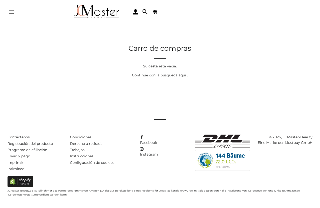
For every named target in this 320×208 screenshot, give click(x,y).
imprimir (15, 162)
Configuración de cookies (92, 162)
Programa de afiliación (27, 150)
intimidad (16, 169)
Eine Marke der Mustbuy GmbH (285, 142)
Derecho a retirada (86, 143)
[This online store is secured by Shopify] (20, 186)
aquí (182, 75)
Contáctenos (19, 137)
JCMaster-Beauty (297, 137)
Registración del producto (30, 143)
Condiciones (81, 137)
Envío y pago (19, 156)
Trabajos (77, 150)
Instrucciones (82, 156)
